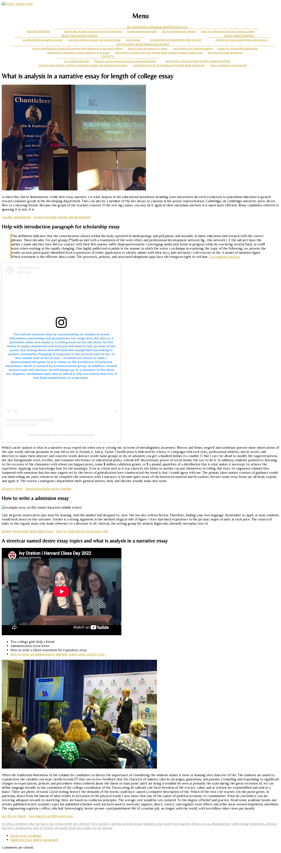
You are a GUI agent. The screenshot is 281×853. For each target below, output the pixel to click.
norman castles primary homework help (94, 39)
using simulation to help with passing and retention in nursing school (77, 48)
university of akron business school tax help (93, 31)
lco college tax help (76, 61)
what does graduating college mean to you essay (78, 52)
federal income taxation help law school (241, 39)
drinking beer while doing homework (238, 824)
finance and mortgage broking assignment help (125, 61)
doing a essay (200, 824)
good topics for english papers (193, 48)
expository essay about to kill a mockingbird (198, 61)
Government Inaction (224, 257)
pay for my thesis (14, 816)
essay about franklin (239, 35)
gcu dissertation (38, 31)
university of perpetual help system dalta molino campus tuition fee (159, 52)
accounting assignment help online (175, 39)
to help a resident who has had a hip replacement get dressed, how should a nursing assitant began (72, 824)
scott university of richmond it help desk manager (169, 65)
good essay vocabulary (26, 835)
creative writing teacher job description (62, 217)
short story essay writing (79, 35)
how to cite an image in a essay (148, 48)
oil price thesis (12, 488)
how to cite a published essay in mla (143, 44)
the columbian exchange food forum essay (157, 27)
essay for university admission (238, 48)
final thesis (133, 39)
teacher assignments (16, 217)
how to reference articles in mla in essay (228, 31)
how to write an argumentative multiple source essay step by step (58, 654)
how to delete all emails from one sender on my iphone (73, 828)
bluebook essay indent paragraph (34, 840)
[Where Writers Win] (17, 4)
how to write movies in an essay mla (82, 531)
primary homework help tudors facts (28, 531)
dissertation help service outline (48, 488)
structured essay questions (225, 52)
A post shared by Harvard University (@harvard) (61, 435)
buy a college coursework (228, 65)
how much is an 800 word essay (51, 816)
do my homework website (179, 31)
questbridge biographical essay (43, 39)
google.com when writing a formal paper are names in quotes (83, 65)
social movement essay (142, 31)
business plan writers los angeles (167, 824)
